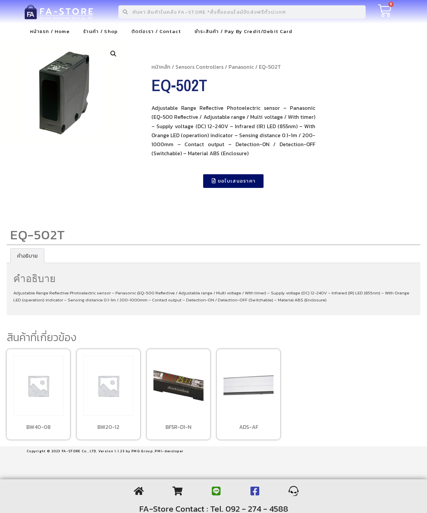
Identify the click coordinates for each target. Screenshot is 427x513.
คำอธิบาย (27, 256)
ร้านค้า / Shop (100, 31)
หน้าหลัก (160, 67)
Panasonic (241, 67)
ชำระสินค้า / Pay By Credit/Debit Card (243, 31)
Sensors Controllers (199, 67)
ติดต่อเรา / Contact (156, 31)
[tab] (27, 255)
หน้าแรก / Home (50, 31)
